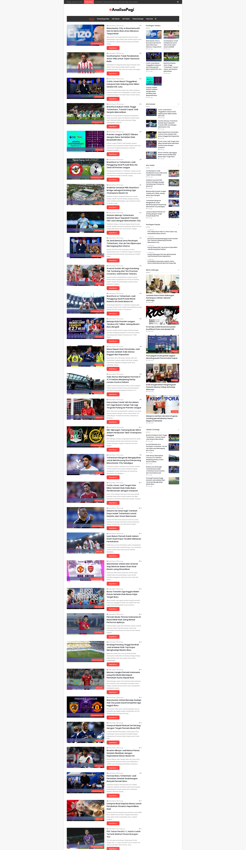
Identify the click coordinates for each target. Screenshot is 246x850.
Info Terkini (126, 19)
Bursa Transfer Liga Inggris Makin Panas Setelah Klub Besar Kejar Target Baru (123, 594)
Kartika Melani (112, 25)
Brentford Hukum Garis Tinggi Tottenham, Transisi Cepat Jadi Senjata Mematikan (119, 2)
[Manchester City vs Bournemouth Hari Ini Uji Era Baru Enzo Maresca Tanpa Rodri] (154, 34)
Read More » (113, 48)
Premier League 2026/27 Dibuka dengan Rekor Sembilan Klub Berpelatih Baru (122, 137)
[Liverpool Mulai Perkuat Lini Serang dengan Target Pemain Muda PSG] (174, 214)
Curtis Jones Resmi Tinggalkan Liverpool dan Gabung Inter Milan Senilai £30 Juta (123, 84)
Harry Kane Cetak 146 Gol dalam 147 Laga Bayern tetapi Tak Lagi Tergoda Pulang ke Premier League (124, 405)
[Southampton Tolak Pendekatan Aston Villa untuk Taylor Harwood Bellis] (171, 34)
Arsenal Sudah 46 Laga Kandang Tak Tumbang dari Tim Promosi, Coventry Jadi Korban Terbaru (123, 271)
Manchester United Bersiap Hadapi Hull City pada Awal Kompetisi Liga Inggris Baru (124, 703)
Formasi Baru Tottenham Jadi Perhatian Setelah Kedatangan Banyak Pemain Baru (122, 778)
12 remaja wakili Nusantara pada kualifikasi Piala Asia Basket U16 (160, 328)
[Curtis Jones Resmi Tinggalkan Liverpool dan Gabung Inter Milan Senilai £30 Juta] (154, 56)
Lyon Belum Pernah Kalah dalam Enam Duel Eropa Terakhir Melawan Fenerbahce (124, 539)
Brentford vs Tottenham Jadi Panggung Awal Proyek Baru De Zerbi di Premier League (122, 165)
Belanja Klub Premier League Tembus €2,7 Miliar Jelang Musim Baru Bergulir (123, 324)
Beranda (91, 19)
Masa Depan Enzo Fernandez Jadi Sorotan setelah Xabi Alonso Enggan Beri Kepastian (123, 352)
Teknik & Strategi (137, 19)
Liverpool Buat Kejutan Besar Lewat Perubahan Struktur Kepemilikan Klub (124, 806)
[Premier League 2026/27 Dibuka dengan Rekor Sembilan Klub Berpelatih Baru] (154, 81)
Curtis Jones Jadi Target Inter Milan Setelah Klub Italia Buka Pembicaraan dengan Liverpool (122, 488)
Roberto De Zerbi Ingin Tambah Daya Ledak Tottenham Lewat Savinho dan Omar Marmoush (122, 513)
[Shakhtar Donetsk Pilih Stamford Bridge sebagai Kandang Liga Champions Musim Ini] (174, 182)
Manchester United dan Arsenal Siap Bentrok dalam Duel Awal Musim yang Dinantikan (122, 566)
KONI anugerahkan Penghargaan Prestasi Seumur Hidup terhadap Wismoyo (161, 387)
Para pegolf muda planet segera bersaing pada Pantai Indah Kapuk (161, 357)
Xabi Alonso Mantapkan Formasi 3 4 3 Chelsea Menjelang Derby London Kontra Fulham (123, 379)
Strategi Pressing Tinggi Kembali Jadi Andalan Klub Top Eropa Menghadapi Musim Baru (123, 647)
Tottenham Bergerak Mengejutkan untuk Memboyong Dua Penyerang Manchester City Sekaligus (124, 460)
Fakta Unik (149, 19)
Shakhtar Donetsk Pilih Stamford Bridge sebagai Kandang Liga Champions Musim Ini (123, 190)
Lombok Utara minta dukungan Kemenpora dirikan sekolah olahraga (160, 297)
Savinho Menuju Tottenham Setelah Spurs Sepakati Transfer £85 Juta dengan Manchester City (124, 218)
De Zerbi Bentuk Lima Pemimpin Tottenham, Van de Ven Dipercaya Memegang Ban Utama (124, 243)
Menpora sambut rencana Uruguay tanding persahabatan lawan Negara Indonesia (162, 418)
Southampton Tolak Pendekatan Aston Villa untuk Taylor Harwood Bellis (123, 59)
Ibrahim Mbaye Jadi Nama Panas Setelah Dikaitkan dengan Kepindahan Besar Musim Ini (123, 753)
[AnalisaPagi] (123, 10)
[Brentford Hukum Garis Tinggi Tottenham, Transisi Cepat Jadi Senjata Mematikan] (171, 56)
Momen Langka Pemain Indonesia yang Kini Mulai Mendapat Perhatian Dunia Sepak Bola (123, 675)
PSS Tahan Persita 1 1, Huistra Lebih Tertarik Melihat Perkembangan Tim (124, 834)
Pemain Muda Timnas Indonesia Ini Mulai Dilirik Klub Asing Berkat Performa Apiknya (124, 620)
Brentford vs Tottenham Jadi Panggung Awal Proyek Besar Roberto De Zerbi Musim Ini (121, 299)
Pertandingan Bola (103, 19)
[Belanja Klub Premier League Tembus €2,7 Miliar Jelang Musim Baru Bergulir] (174, 194)
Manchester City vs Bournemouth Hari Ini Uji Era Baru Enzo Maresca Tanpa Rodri (123, 31)
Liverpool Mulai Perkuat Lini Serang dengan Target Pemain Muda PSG (123, 726)
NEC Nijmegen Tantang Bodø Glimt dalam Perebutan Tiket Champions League (124, 433)
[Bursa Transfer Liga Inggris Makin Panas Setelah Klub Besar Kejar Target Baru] (151, 155)
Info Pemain (116, 19)
